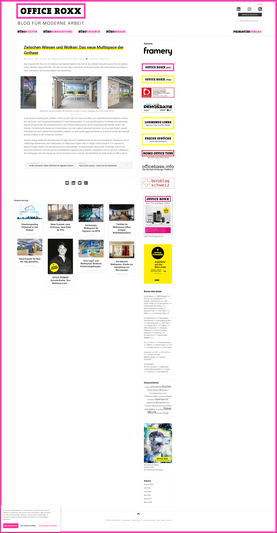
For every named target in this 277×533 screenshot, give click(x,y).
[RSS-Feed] (260, 9)
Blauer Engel (160, 345)
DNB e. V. (147, 313)
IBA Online (166, 323)
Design (166, 413)
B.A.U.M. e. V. (166, 352)
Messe (166, 390)
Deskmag (158, 333)
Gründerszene (149, 335)
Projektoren (148, 387)
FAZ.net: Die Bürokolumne (153, 299)
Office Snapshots (150, 328)
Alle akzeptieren (10, 526)
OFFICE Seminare (150, 367)
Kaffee (149, 390)
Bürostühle (156, 387)
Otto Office (162, 311)
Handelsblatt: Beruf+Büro (153, 306)
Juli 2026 (147, 488)
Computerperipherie (155, 393)
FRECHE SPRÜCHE (158, 138)
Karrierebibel (148, 296)
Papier (167, 403)
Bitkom (149, 345)
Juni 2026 (147, 492)
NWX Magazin (162, 296)
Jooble (167, 369)
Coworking (159, 409)
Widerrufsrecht (166, 520)
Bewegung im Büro (164, 321)
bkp (66, 140)
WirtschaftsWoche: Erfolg (153, 308)
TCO (170, 345)
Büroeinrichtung (66, 59)
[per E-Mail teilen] (67, 183)
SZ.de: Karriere (162, 304)
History (164, 393)
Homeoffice (150, 409)
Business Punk (149, 311)
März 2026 (148, 502)
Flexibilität (168, 406)
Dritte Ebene (162, 396)
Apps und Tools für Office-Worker (158, 125)
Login (260, 4)
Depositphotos (162, 372)
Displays (160, 413)
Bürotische (160, 402)
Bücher (166, 386)
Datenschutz (136, 520)
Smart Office (158, 390)
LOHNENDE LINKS (158, 122)
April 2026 (147, 499)
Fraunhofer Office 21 (161, 313)
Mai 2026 (147, 495)
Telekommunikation (151, 396)
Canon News (167, 347)
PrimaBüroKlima (149, 318)
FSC (156, 352)
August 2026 (148, 484)
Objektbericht (104, 59)
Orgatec (164, 325)
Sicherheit (151, 399)
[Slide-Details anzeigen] (158, 51)
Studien (169, 396)
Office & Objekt (78, 59)
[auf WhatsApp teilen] (86, 183)
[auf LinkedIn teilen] (74, 183)
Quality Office (152, 325)
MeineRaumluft (152, 323)
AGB (158, 520)
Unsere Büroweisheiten (158, 141)
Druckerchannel (153, 347)
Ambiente (147, 352)
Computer (147, 406)
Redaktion (30, 59)
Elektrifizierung (156, 406)
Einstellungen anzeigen (48, 526)
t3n (145, 342)
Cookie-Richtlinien (148, 520)
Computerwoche (164, 342)
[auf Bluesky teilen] (80, 183)
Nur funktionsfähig (28, 526)
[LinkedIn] (239, 9)
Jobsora (150, 372)
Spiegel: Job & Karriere (152, 301)
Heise (152, 342)
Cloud (163, 406)
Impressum (126, 520)
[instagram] (249, 9)
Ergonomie (151, 403)
